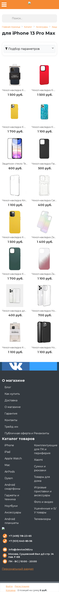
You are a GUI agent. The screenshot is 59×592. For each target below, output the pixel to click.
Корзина (10, 590)
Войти (9, 586)
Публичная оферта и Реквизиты (27, 433)
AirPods (10, 471)
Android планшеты (12, 521)
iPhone (9, 445)
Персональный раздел (18, 568)
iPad (7, 451)
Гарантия (11, 413)
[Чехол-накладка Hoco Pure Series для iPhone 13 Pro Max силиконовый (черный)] (44, 332)
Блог (8, 387)
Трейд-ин (11, 426)
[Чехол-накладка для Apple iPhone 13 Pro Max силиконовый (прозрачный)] (14, 295)
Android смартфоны (12, 486)
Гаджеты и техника (12, 497)
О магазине (13, 407)
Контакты (11, 420)
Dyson (9, 478)
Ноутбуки (11, 505)
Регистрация (22, 586)
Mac (7, 465)
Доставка (11, 400)
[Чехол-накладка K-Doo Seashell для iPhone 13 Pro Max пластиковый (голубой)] (44, 111)
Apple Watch (13, 458)
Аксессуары (13, 512)
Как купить (12, 393)
